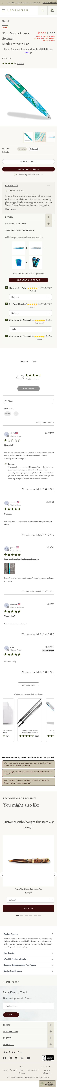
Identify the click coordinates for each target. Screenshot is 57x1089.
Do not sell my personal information (47, 1069)
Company (7, 1038)
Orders (6, 1025)
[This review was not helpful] (51, 489)
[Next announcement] (54, 2)
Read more (10, 209)
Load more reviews (28, 685)
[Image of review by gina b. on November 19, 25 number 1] (9, 568)
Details (9, 217)
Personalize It (28, 161)
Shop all (5, 21)
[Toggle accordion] (50, 1025)
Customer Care (10, 1031)
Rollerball (34, 149)
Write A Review (28, 388)
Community (8, 1044)
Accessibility (33, 1070)
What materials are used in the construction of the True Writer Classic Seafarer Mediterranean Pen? (26, 781)
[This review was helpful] (46, 489)
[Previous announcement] (2, 2)
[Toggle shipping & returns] (48, 223)
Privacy (12, 1070)
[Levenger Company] (22, 10)
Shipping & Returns (15, 223)
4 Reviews (20, 63)
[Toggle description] (48, 185)
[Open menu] (3, 10)
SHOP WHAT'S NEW (46, 3)
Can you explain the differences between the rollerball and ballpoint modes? (28, 773)
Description (11, 185)
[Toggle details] (48, 217)
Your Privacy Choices (22, 1069)
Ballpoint (22, 149)
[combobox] (42, 10)
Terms (5, 1070)
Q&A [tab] (34, 361)
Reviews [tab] (24, 361)
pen (16, 413)
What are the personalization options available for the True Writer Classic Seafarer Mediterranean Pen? (27, 764)
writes (7, 413)
